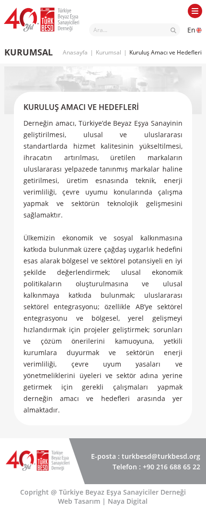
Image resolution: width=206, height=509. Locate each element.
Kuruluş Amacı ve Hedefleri (165, 52)
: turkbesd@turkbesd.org (145, 456)
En (191, 29)
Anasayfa (75, 52)
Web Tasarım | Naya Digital (103, 501)
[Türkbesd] (41, 34)
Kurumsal (108, 52)
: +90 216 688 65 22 (156, 466)
